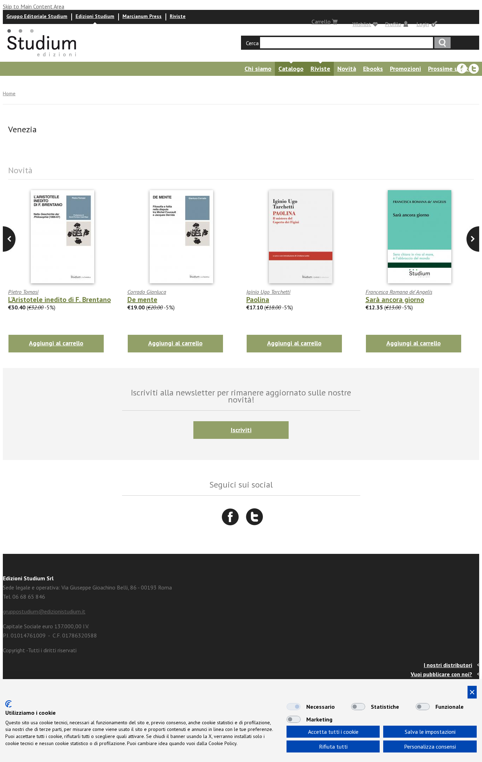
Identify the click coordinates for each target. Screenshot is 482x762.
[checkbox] (294, 706)
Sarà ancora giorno (395, 299)
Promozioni (405, 69)
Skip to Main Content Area (33, 6)
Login (422, 24)
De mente (142, 299)
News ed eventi (48, 83)
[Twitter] (474, 69)
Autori (10, 83)
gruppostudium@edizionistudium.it (44, 611)
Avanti (9, 239)
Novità (346, 69)
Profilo (393, 24)
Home (9, 93)
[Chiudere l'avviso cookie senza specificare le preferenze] (472, 692)
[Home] (42, 58)
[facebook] (462, 69)
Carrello (321, 21)
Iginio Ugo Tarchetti (268, 291)
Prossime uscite (450, 69)
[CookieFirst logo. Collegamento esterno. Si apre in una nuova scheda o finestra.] (8, 704)
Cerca (252, 43)
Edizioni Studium (95, 16)
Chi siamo (258, 69)
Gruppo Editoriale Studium (36, 16)
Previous (472, 239)
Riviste (178, 16)
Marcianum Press (142, 16)
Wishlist (362, 24)
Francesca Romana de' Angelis (399, 291)
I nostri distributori (448, 665)
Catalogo (290, 69)
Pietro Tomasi (23, 291)
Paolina (257, 299)
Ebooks (373, 69)
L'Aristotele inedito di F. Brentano (59, 299)
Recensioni (92, 83)
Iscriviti (241, 430)
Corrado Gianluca (146, 291)
